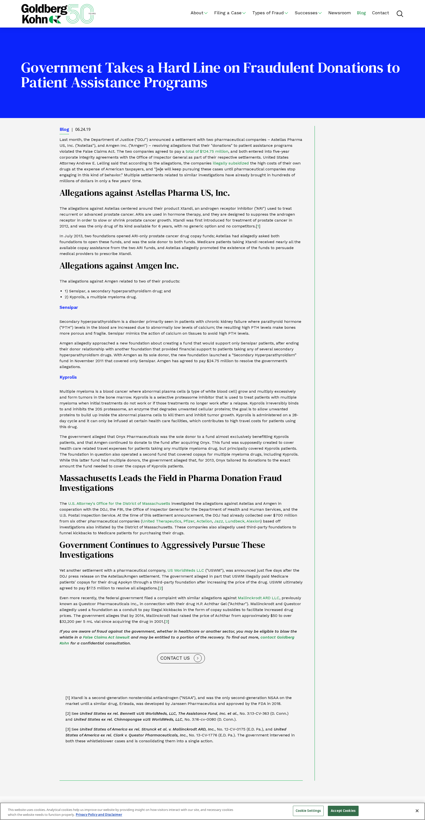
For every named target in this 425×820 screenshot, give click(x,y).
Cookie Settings (308, 810)
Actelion (204, 521)
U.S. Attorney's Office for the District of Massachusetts (119, 503)
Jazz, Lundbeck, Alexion (237, 521)
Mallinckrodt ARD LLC (258, 598)
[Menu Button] (400, 13)
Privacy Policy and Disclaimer (99, 814)
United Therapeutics (161, 521)
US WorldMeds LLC (185, 570)
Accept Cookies (343, 810)
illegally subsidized (231, 163)
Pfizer (188, 521)
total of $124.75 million (207, 151)
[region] (212, 811)
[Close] (417, 810)
